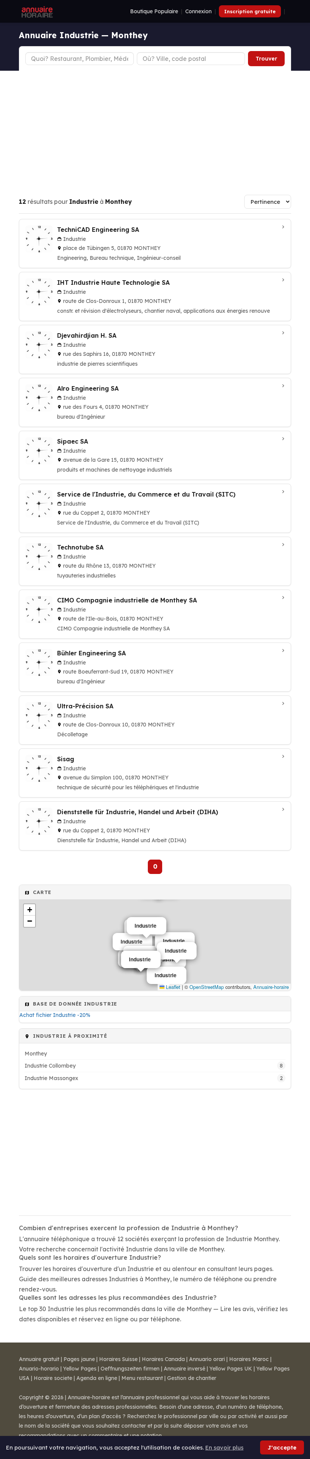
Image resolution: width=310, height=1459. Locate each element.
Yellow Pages (79, 1368)
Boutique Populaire (154, 11)
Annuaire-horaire (271, 986)
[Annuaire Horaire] (36, 11)
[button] (29, 910)
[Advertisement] (155, 127)
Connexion (198, 11)
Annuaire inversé (184, 1368)
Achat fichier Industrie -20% (54, 1015)
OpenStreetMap (206, 986)
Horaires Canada (163, 1359)
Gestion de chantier (191, 1378)
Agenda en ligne (96, 1378)
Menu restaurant (142, 1378)
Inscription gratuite (250, 11)
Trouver (266, 58)
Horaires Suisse (118, 1359)
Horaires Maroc (249, 1359)
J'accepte (282, 1447)
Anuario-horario (39, 1368)
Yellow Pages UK (230, 1368)
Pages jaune (79, 1359)
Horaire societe (53, 1378)
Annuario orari (207, 1359)
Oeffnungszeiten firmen (130, 1368)
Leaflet (172, 986)
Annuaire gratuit (39, 1359)
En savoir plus (224, 1447)
